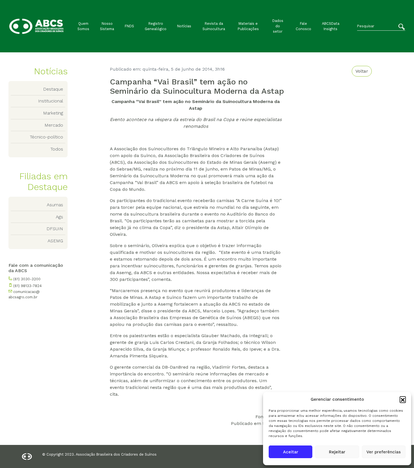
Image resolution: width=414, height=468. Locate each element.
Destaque (53, 89)
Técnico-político (46, 137)
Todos (56, 149)
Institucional (50, 101)
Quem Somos (83, 26)
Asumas (55, 204)
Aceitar (290, 451)
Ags (59, 217)
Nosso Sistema (107, 26)
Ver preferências (383, 451)
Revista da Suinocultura (213, 26)
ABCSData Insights (330, 26)
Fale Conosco (303, 26)
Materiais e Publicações (248, 26)
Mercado (53, 125)
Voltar (361, 71)
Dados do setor (277, 26)
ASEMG (55, 240)
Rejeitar (337, 451)
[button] (403, 399)
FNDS (129, 26)
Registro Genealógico (155, 26)
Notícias (184, 26)
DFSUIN (54, 228)
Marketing (53, 113)
